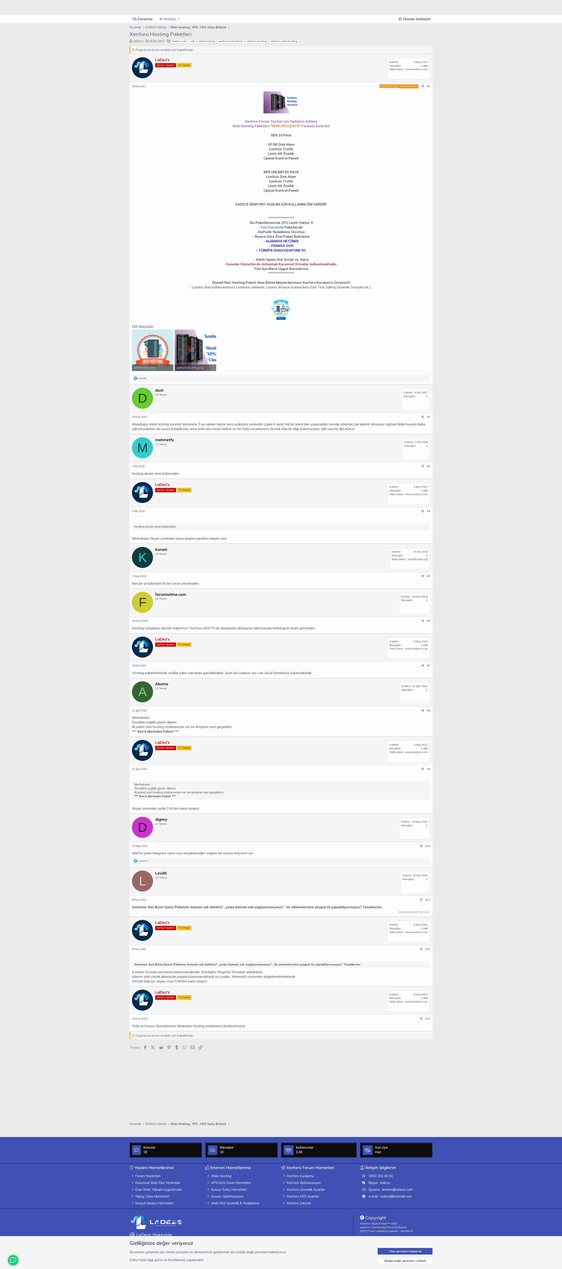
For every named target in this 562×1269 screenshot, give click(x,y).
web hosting (207, 41)
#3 (428, 466)
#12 (427, 949)
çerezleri (181, 1252)
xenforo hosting (257, 41)
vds (192, 41)
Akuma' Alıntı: (143, 777)
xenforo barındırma (230, 41)
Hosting (169, 19)
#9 (428, 769)
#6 (428, 620)
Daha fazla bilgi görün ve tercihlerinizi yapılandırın (167, 1260)
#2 (428, 416)
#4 (428, 511)
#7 (428, 665)
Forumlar (145, 19)
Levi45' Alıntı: (143, 957)
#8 (428, 710)
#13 (427, 1018)
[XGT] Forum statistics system (386, 1231)
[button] (179, 19)
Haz (378, 1152)
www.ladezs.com (416, 69)
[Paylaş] (422, 86)
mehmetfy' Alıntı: (145, 519)
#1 (428, 86)
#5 (428, 576)
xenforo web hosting (284, 41)
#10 (427, 846)
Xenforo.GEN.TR (203, 628)
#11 (427, 899)
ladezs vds (179, 41)
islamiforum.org (417, 559)
